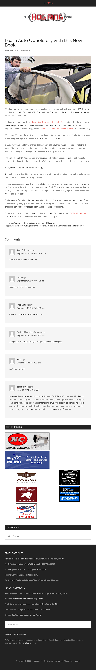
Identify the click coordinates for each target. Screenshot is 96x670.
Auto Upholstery (30, 226)
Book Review (42, 226)
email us (25, 643)
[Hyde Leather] (69, 484)
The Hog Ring (48, 17)
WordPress (68, 661)
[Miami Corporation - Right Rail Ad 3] (27, 468)
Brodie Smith (10, 604)
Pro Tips (24, 223)
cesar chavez (23, 387)
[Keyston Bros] (26, 501)
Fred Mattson (23, 305)
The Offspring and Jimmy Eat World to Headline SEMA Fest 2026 (30, 564)
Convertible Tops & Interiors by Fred (72, 226)
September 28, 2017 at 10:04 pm (31, 253)
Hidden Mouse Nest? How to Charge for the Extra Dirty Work (43, 594)
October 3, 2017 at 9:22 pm (29, 363)
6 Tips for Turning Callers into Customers (34, 610)
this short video (61, 640)
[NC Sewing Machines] (27, 449)
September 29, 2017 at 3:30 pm (30, 308)
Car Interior (52, 226)
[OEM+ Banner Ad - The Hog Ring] (69, 501)
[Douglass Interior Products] (26, 484)
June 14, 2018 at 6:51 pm (28, 390)
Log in (77, 661)
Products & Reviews (36, 223)
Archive (17, 223)
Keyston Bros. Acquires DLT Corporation (27, 599)
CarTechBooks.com (78, 213)
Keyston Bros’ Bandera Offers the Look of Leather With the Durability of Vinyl (34, 559)
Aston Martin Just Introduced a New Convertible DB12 (39, 604)
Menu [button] (50, 3)
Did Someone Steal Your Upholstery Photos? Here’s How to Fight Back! (32, 580)
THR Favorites (50, 223)
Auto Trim (19, 226)
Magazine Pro (38, 661)
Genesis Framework (55, 661)
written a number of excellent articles (57, 128)
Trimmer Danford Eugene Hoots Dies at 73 (21, 575)
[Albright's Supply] (26, 518)
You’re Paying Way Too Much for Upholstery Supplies (26, 569)
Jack (6, 599)
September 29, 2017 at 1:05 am (30, 281)
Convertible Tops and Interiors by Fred (48, 122)
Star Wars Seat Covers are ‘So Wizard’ (27, 615)
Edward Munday (11, 594)
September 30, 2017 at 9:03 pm (30, 335)
